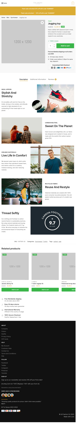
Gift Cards (4, 339)
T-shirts (45, 241)
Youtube (4, 373)
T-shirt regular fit (37, 283)
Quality (3, 334)
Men (8, 17)
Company (4, 329)
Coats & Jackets (7, 281)
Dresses (64, 281)
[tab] (24, 78)
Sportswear (14, 17)
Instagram (4, 368)
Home (3, 17)
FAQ (2, 356)
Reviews (51, 79)
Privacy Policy (6, 336)
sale (60, 241)
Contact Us (5, 351)
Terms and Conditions (8, 353)
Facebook (4, 363)
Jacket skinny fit (7, 283)
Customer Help (6, 348)
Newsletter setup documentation (11, 387)
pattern (56, 241)
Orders (3, 331)
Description (24, 79)
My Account (5, 346)
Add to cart (65, 46)
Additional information (38, 79)
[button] (54, 45)
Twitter (3, 365)
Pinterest (4, 370)
